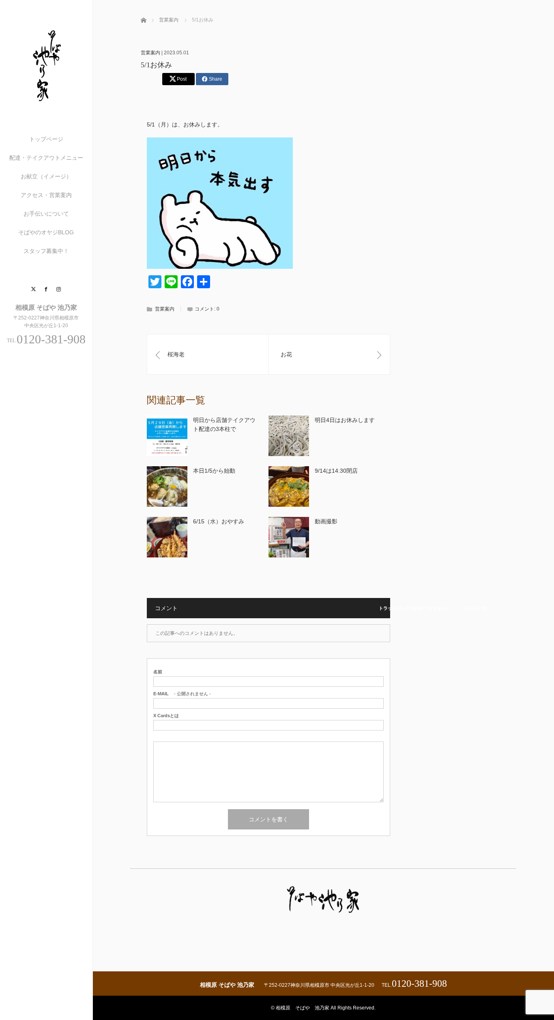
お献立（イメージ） (46, 176)
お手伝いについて (46, 213)
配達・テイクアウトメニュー (46, 157)
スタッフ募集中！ (46, 251)
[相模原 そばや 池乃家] (46, 102)
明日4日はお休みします (345, 420)
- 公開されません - (182, 694)
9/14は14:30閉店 (336, 470)
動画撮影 (326, 521)
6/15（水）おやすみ (218, 521)
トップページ (46, 139)
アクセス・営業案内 (46, 195)
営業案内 (150, 53)
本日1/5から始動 (214, 470)
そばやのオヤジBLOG (46, 232)
